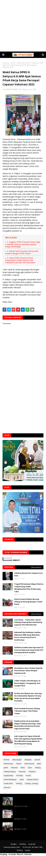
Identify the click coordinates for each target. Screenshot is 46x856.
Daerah (37, 760)
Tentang (19, 783)
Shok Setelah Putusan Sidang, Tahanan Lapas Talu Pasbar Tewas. (27, 711)
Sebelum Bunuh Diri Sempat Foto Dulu (28, 574)
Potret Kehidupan (10, 779)
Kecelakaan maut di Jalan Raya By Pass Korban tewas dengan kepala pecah (28, 670)
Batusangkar (17, 760)
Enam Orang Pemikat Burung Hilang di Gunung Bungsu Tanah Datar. (28, 601)
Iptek (39, 764)
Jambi (6, 768)
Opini (30, 768)
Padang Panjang (9, 771)
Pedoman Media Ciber (12, 847)
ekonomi (7, 787)
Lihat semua (36, 567)
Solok (22, 779)
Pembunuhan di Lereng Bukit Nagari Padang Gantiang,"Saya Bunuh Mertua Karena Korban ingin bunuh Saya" (27, 725)
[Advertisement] (23, 26)
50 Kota (6, 760)
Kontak (27, 850)
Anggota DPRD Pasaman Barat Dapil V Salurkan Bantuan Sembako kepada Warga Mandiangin (22, 244)
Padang (38, 768)
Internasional (29, 764)
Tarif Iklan (22, 844)
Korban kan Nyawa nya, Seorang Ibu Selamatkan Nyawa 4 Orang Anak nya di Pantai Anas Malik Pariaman (28, 697)
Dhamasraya (8, 764)
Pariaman (22, 771)
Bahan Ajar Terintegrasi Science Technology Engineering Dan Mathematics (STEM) (28, 800)
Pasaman (32, 771)
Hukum (18, 764)
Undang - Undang (31, 783)
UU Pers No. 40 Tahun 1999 (32, 847)
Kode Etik (32, 844)
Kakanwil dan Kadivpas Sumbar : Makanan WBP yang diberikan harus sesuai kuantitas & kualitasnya (28, 636)
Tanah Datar (8, 783)
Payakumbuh (8, 775)
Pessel (28, 775)
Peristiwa (19, 775)
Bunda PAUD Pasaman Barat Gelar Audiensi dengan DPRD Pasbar (21, 252)
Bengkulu (28, 760)
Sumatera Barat (32, 779)
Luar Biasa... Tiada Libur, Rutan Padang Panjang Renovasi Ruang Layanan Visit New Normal (28, 622)
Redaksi (13, 844)
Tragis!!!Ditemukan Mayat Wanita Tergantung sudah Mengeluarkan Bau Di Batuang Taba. (28, 588)
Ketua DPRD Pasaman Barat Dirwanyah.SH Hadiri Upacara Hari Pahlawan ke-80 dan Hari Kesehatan (20, 260)
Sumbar (13, 63)
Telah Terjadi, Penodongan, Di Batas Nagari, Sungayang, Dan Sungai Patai (27, 683)
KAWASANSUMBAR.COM (13, 89)
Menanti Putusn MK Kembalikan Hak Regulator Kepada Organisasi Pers (28, 813)
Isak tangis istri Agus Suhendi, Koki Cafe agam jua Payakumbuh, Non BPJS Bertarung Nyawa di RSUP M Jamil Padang (28, 740)
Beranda (6, 63)
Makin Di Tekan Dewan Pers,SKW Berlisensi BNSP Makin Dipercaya (28, 824)
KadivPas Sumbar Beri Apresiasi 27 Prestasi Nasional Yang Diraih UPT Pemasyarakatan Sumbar (28, 650)
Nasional (14, 768)
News (23, 768)
